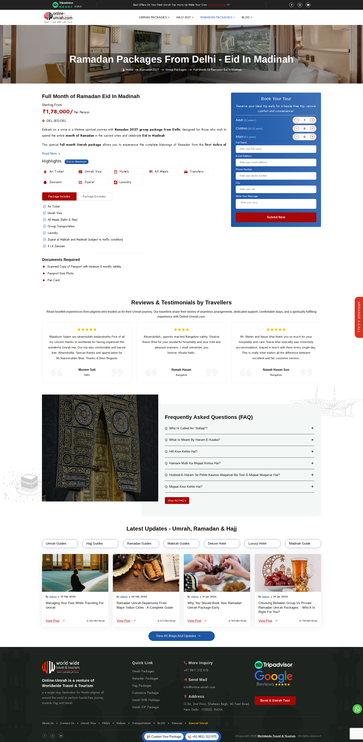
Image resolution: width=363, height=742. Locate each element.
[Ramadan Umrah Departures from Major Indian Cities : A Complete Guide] (146, 573)
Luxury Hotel (257, 543)
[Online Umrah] (58, 17)
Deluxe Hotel (217, 543)
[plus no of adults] (312, 120)
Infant (246, 136)
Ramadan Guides (139, 543)
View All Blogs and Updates (176, 636)
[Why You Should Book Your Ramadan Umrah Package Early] (217, 573)
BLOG (161, 723)
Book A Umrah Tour (275, 700)
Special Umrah (198, 723)
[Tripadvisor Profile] (273, 664)
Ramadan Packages (216, 17)
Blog (246, 17)
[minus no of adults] (296, 120)
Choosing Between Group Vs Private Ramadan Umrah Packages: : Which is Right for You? (286, 607)
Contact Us (67, 723)
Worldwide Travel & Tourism (277, 735)
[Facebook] (44, 736)
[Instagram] (52, 736)
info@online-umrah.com (199, 687)
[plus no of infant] (312, 137)
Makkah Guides (179, 543)
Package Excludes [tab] (94, 196)
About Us (48, 723)
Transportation (141, 723)
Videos (121, 723)
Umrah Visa (88, 723)
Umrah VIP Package (145, 707)
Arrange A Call (359, 317)
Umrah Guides (56, 543)
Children (249, 128)
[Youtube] (61, 736)
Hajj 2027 (183, 17)
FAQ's (106, 723)
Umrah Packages (153, 17)
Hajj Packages (141, 686)
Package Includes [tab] (59, 196)
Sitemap (177, 723)
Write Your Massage (248, 196)
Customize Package (145, 693)
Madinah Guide (299, 543)
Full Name (242, 142)
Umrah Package (217, 5)
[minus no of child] (296, 128)
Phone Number (245, 169)
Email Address (245, 155)
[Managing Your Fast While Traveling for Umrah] (75, 573)
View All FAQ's (177, 500)
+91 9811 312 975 (204, 736)
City (239, 182)
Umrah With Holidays (146, 700)
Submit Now (276, 217)
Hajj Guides (94, 543)
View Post (52, 620)
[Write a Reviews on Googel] (273, 677)
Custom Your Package (165, 736)
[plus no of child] (312, 128)
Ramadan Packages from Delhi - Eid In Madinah (181, 59)
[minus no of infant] (296, 137)
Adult (246, 120)
